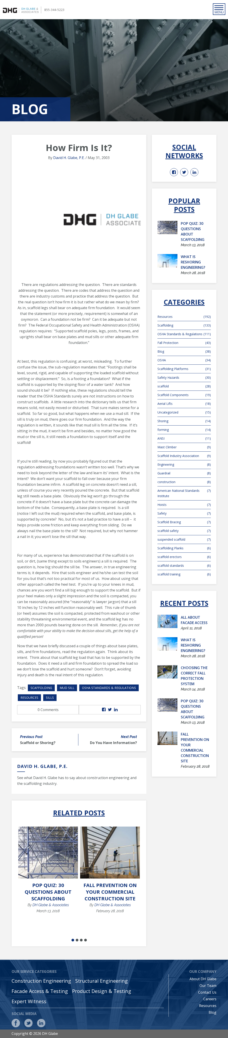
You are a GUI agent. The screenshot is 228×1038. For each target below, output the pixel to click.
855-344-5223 (54, 10)
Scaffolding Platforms (184, 369)
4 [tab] (85, 940)
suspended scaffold (184, 539)
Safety (184, 513)
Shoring (184, 421)
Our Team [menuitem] (208, 985)
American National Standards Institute (184, 493)
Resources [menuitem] (207, 1005)
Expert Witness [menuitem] (29, 1001)
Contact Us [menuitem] (207, 992)
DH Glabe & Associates (51, 905)
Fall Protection (184, 343)
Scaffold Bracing (184, 522)
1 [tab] (72, 940)
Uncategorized (184, 412)
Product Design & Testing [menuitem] (101, 991)
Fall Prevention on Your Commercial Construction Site (110, 892)
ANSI (184, 438)
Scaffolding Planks (184, 548)
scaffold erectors (184, 557)
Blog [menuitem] (212, 1012)
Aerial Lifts (184, 403)
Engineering (184, 464)
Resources (29, 697)
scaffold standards (184, 565)
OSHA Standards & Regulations (109, 688)
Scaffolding (41, 688)
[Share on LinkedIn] (116, 709)
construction (184, 482)
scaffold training (184, 574)
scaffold (184, 386)
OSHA (184, 360)
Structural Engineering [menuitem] (101, 981)
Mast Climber (184, 447)
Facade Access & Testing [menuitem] (40, 991)
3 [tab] (81, 940)
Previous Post (31, 737)
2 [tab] (77, 940)
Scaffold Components (184, 395)
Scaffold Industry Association (184, 456)
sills (50, 697)
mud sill (67, 688)
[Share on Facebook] (104, 709)
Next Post (129, 737)
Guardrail (184, 473)
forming (184, 430)
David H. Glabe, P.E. (69, 157)
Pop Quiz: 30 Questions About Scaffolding (48, 892)
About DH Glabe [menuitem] (202, 978)
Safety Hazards (184, 377)
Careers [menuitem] (209, 999)
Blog (184, 351)
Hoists (184, 504)
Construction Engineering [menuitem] (41, 981)
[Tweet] (110, 709)
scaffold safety (184, 531)
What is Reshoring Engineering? (193, 262)
